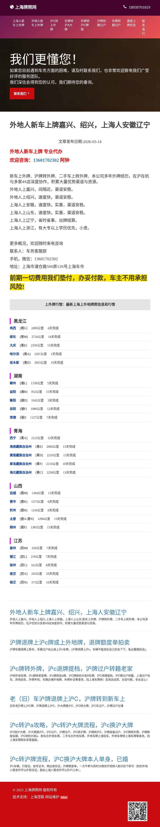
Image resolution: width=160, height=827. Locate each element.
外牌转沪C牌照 (85, 25)
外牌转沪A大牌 (69, 25)
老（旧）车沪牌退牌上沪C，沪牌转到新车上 (67, 698)
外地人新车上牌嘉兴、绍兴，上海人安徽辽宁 (68, 612)
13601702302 (46, 160)
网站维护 (52, 797)
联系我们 (143, 27)
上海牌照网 (25, 7)
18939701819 (139, 7)
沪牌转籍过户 (101, 23)
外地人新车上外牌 (37, 23)
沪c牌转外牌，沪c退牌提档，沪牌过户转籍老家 (71, 668)
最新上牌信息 (131, 23)
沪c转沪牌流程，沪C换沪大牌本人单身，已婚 (69, 759)
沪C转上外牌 (54, 25)
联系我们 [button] (20, 93)
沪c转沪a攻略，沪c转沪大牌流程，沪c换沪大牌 (71, 724)
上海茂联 (37, 797)
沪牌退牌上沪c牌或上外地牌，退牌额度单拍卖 (70, 642)
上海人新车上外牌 (18, 23)
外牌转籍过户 (116, 23)
